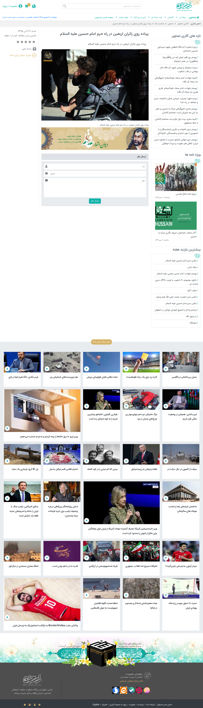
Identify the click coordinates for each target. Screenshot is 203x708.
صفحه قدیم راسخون (104, 17)
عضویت (13, 6)
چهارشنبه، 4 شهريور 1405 (48, 17)
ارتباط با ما (150, 704)
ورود (4, 6)
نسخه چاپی (26, 49)
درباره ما (141, 704)
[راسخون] (189, 10)
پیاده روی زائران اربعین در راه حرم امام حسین (132, 23)
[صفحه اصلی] (39, 704)
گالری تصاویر (182, 23)
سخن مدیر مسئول (164, 704)
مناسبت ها (159, 23)
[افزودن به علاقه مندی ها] (24, 704)
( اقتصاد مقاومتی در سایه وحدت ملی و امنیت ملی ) (20, 17)
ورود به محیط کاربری (117, 704)
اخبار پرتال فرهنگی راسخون (131, 681)
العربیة (104, 704)
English (96, 704)
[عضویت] (30, 704)
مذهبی (171, 23)
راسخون (192, 17)
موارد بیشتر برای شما (20, 55)
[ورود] (35, 704)
